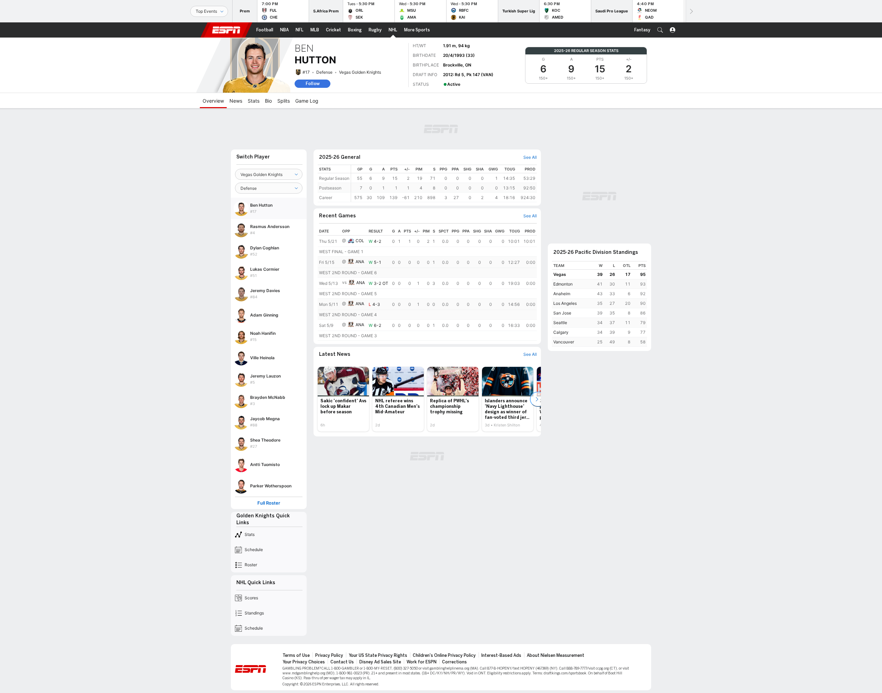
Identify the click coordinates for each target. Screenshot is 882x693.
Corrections (454, 662)
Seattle (560, 322)
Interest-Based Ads (501, 655)
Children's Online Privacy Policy (444, 655)
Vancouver (563, 341)
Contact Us (342, 662)
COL (360, 240)
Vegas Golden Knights (360, 72)
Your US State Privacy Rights (378, 655)
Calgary (560, 332)
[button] (660, 30)
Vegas (559, 274)
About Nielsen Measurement (555, 655)
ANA (360, 261)
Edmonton (563, 284)
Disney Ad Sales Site (380, 662)
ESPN (226, 30)
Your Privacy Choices (304, 662)
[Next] (691, 11)
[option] (343, 399)
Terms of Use (296, 655)
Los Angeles (565, 303)
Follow (313, 83)
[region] (444, 183)
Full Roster (268, 503)
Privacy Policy (329, 655)
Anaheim (561, 293)
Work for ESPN (422, 662)
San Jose (562, 313)
